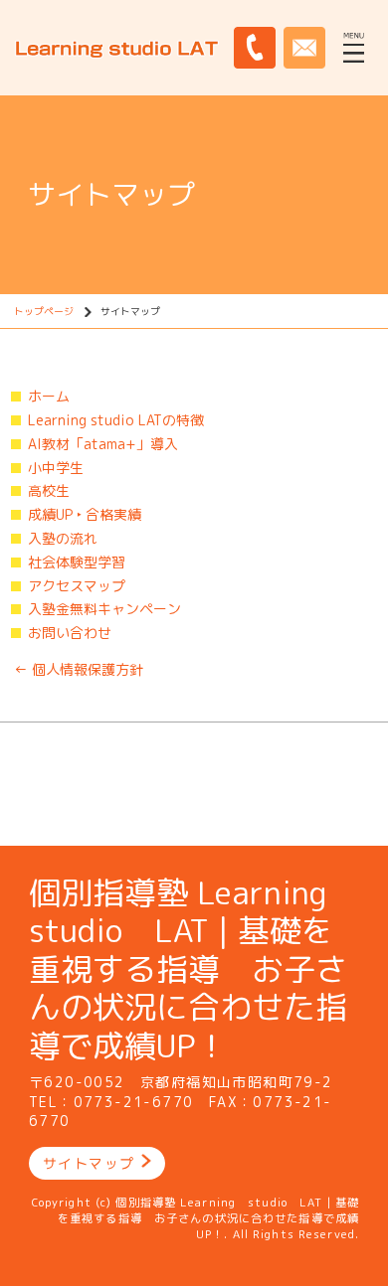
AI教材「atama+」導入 (103, 443)
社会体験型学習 (76, 562)
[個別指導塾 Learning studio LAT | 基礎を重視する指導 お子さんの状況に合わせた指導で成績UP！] (117, 46)
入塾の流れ (62, 538)
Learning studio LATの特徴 (116, 419)
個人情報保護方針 (78, 669)
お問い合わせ (69, 632)
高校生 (49, 490)
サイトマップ (88, 1163)
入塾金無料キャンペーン (104, 608)
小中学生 (56, 467)
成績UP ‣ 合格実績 (84, 514)
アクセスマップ (76, 585)
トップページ (44, 311)
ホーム (49, 396)
